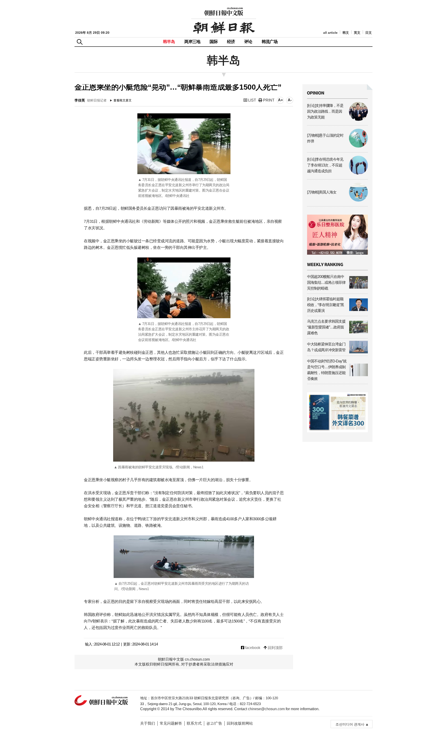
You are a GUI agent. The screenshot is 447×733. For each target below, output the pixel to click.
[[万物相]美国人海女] (337, 200)
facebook (252, 648)
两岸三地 (192, 41)
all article (330, 32)
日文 (368, 32)
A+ (280, 100)
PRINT (268, 100)
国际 (213, 41)
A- (290, 100)
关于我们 (147, 723)
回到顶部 (275, 648)
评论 (248, 41)
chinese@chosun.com (266, 709)
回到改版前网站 (240, 723)
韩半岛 (169, 41)
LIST (251, 100)
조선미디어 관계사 (349, 724)
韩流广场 (270, 41)
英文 (357, 32)
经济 (231, 41)
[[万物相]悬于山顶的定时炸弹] (337, 146)
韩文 (345, 32)
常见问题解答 (171, 723)
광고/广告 (214, 723)
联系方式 (194, 723)
